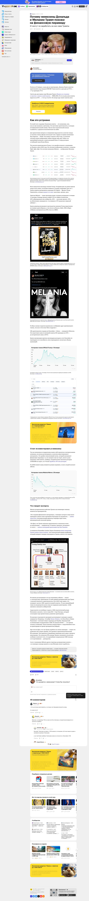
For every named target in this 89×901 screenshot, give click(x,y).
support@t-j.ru (38, 890)
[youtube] (41, 896)
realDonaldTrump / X (47, 265)
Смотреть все (5, 56)
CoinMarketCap (38, 373)
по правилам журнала (51, 694)
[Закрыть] (84, 694)
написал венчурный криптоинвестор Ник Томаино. (53, 527)
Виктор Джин (39, 680)
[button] (88, 0)
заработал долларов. (58, 461)
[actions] (42, 712)
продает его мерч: (48, 192)
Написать (82, 6)
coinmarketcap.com (66, 418)
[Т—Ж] (9, 6)
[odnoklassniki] (43, 896)
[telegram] (34, 896)
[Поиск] (72, 6)
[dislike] (39, 712)
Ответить (32, 712)
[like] (36, 712)
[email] (31, 896)
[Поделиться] (42, 29)
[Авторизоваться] (86, 6)
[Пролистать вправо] (76, 779)
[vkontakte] (36, 896)
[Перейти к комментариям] (69, 831)
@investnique (63, 650)
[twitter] (38, 896)
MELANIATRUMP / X (50, 321)
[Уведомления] (75, 6)
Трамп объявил (55, 619)
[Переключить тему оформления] (77, 6)
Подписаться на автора (37, 671)
